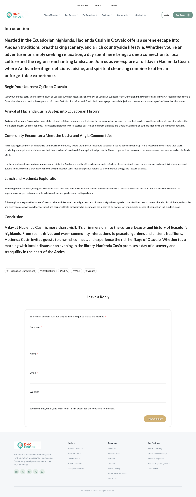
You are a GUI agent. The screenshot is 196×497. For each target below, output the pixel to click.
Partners (106, 15)
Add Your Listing (155, 448)
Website (34, 391)
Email (34, 372)
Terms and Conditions (117, 473)
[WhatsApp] (42, 471)
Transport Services (76, 468)
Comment (36, 326)
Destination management (22, 270)
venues (91, 270)
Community (122, 15)
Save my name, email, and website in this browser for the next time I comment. (72, 408)
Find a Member (51, 15)
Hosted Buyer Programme (159, 463)
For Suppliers (89, 15)
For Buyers (70, 15)
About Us (112, 448)
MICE (78, 270)
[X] (35, 471)
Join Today (182, 15)
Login (166, 15)
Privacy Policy (114, 468)
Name (34, 353)
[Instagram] (22, 471)
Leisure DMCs (74, 458)
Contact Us (140, 15)
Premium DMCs (74, 453)
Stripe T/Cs (112, 478)
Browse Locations (75, 448)
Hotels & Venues (75, 463)
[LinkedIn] (16, 471)
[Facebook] (29, 471)
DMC (65, 270)
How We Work (114, 453)
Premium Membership (157, 453)
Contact (111, 463)
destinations (48, 270)
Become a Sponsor (156, 458)
